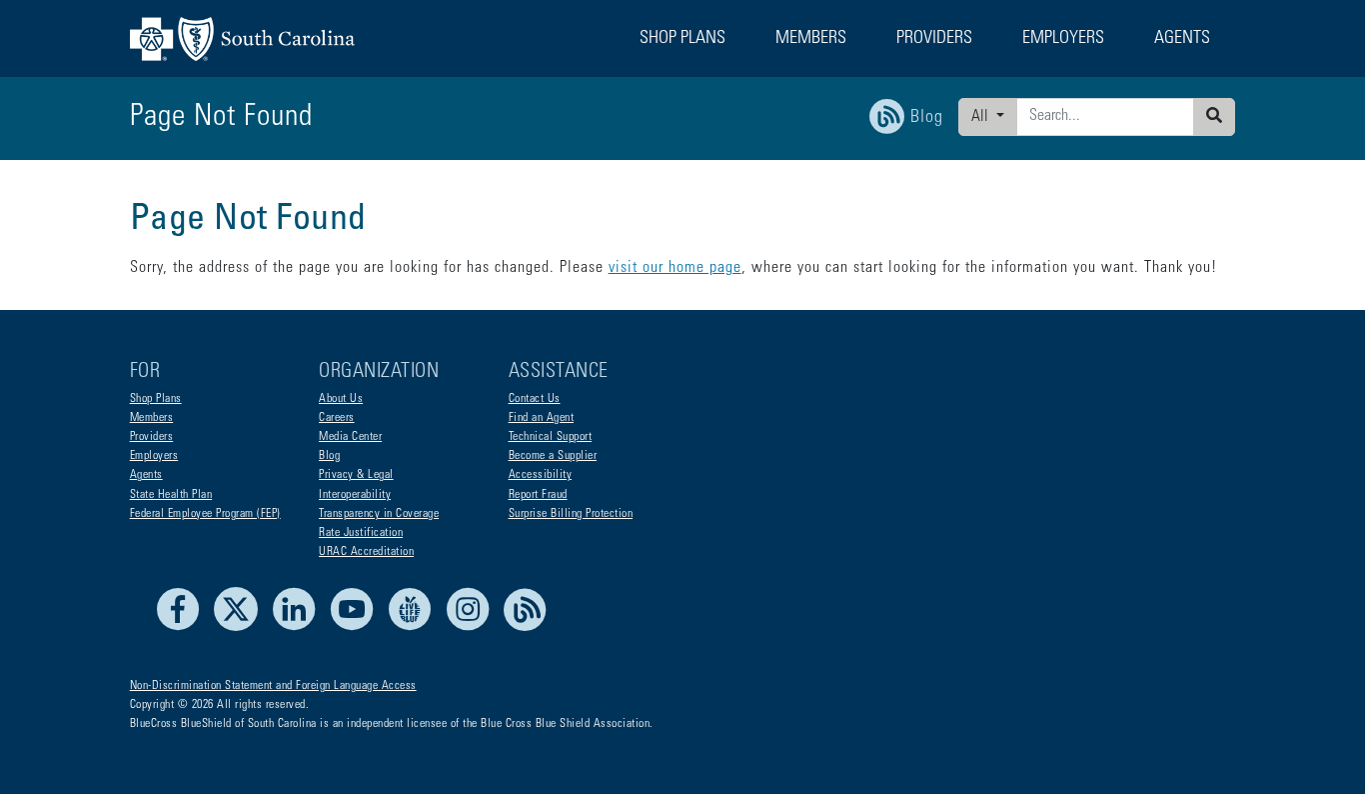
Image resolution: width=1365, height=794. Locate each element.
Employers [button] (1063, 39)
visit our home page (675, 268)
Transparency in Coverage (379, 514)
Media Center (350, 437)
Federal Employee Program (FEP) (205, 514)
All (981, 117)
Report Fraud (538, 495)
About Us (341, 399)
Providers (152, 437)
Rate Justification (361, 533)
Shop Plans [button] (682, 39)
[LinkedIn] (299, 628)
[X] (241, 628)
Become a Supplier (553, 456)
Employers (154, 456)
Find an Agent (542, 418)
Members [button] (810, 39)
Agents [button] (1182, 39)
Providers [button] (934, 39)
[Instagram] (473, 628)
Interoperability (355, 495)
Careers (337, 418)
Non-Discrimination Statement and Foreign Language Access (273, 686)
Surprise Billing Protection (571, 514)
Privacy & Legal (356, 475)
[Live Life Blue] (415, 628)
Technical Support (551, 437)
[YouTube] (357, 628)
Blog (329, 456)
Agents (146, 475)
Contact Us (535, 399)
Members (152, 418)
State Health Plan (171, 495)
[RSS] (526, 628)
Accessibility (541, 475)
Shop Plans (156, 399)
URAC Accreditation (366, 552)
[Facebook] (183, 628)
